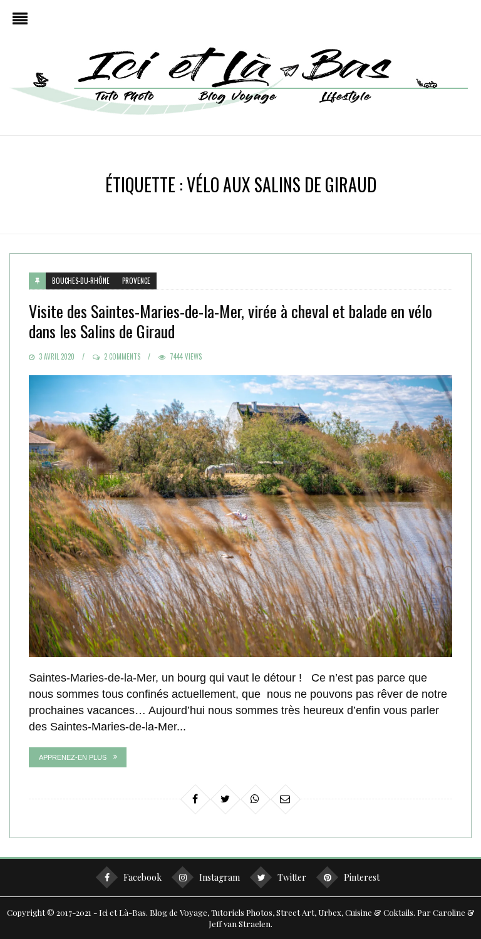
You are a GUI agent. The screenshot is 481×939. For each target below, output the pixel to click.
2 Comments (122, 356)
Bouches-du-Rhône (81, 281)
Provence (136, 281)
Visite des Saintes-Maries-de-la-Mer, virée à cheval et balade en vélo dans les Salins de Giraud (230, 321)
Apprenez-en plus (72, 757)
